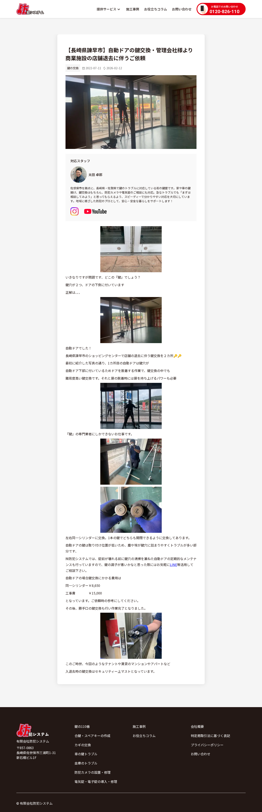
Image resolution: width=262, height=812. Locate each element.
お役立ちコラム (155, 9)
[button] (109, 9)
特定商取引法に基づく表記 (210, 735)
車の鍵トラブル (86, 753)
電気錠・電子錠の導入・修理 (96, 781)
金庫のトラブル (86, 763)
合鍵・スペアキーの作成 (92, 735)
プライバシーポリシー (207, 744)
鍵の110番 (82, 726)
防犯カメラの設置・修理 (93, 772)
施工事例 (132, 9)
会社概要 (197, 726)
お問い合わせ (182, 9)
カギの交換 (83, 744)
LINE (173, 564)
